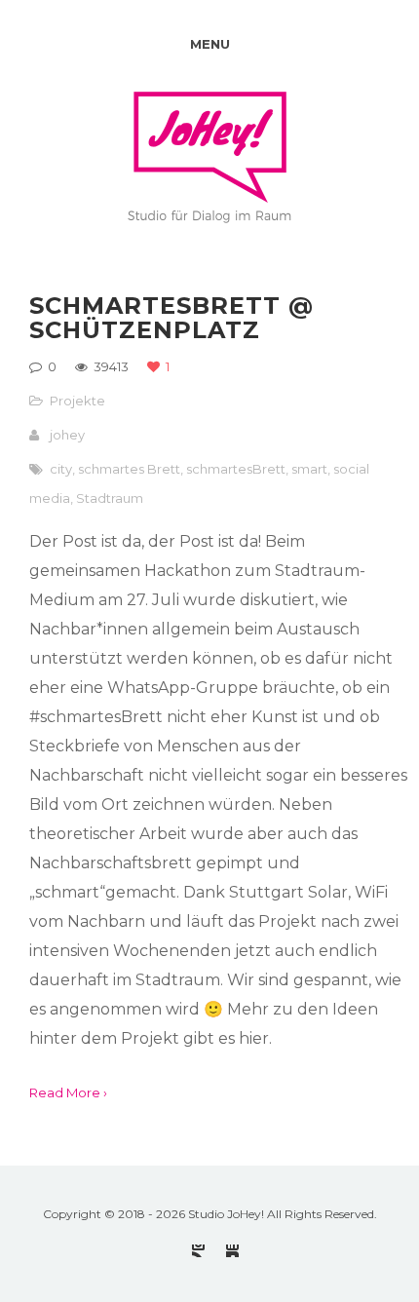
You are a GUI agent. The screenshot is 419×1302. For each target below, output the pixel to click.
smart (309, 469)
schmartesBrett (236, 469)
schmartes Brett (129, 469)
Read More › (68, 1092)
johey (67, 434)
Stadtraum (109, 498)
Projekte (77, 400)
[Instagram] (198, 1251)
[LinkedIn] (232, 1251)
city (61, 469)
